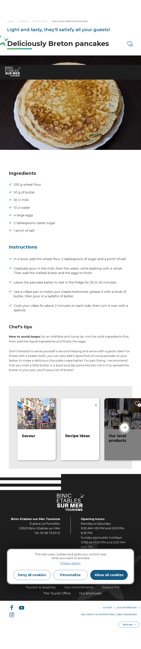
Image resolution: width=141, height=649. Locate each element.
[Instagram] (13, 614)
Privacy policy (70, 563)
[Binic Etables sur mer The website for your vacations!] (13, 71)
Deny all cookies (32, 575)
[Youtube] (23, 607)
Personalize (70, 575)
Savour (23, 21)
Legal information (127, 607)
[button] (124, 427)
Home (10, 21)
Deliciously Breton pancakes (70, 21)
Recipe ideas (40, 21)
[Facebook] (13, 607)
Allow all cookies (109, 575)
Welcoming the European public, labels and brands (109, 614)
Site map (107, 607)
